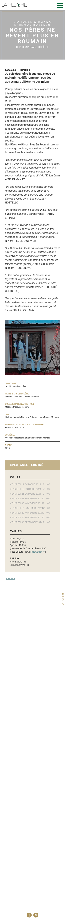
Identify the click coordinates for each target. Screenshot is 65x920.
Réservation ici (37, 551)
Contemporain (26, 47)
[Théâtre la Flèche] (14, 5)
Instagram (35, 915)
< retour (10, 578)
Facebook (29, 915)
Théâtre (43, 47)
